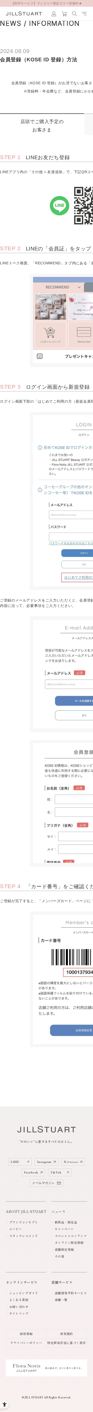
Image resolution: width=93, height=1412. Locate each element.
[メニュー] (84, 13)
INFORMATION (54, 23)
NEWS (10, 23)
